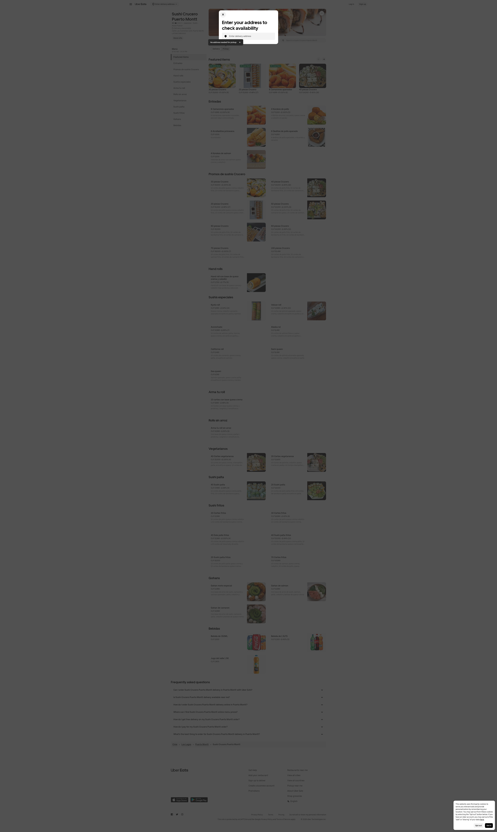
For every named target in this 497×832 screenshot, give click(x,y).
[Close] (223, 14)
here (482, 820)
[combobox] (250, 36)
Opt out (478, 825)
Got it (489, 825)
